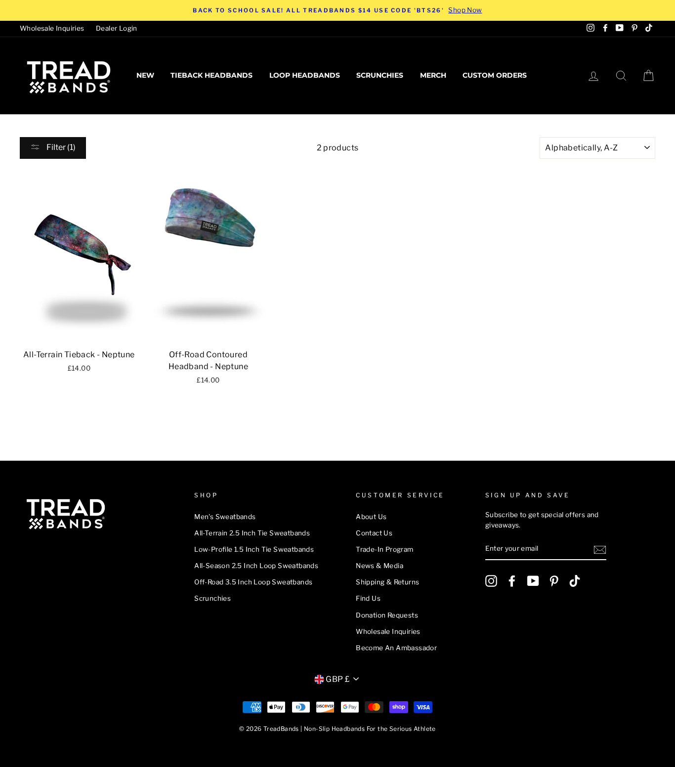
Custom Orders (495, 75)
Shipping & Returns (387, 582)
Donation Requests (387, 615)
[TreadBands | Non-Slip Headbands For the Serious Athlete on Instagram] (491, 581)
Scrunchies (379, 75)
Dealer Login (116, 28)
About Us (371, 517)
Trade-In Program (384, 549)
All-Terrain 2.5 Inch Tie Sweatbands (252, 533)
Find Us (368, 598)
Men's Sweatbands (224, 517)
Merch (433, 75)
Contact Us (374, 533)
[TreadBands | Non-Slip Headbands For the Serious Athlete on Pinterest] (554, 581)
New (145, 75)
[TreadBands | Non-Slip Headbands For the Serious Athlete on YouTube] (533, 581)
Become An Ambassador (396, 648)
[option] (337, 10)
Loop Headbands (304, 75)
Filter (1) (60, 147)
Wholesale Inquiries (52, 28)
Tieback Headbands (211, 75)
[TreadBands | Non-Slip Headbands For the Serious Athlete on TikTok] (575, 581)
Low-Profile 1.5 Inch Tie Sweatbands (254, 549)
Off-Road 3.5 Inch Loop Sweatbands (253, 582)
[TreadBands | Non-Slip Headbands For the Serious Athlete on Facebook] (512, 581)
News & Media (379, 566)
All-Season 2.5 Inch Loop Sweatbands (256, 566)
